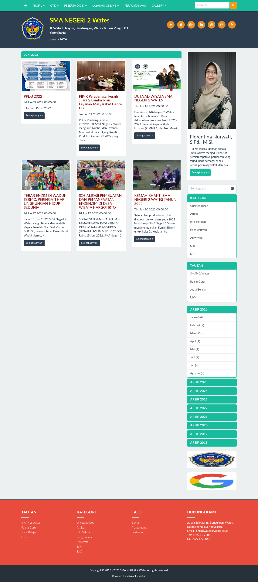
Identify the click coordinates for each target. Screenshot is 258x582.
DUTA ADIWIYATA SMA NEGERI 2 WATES (153, 98)
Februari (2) (197, 325)
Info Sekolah (198, 221)
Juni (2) (194, 357)
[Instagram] (222, 25)
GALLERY (158, 5)
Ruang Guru (197, 281)
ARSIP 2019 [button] (199, 434)
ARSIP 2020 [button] (199, 425)
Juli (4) (194, 365)
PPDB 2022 (33, 96)
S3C (192, 254)
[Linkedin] (201, 25)
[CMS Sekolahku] (212, 459)
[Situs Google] (212, 481)
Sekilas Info (138, 532)
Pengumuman (198, 230)
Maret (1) (196, 333)
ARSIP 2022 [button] (199, 408)
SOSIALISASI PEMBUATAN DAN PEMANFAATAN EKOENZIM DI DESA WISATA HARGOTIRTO (100, 201)
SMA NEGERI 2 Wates (132, 570)
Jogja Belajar (198, 289)
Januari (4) (196, 317)
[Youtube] (211, 25)
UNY (193, 297)
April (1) (195, 341)
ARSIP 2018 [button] (199, 442)
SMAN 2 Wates (199, 273)
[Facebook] (171, 25)
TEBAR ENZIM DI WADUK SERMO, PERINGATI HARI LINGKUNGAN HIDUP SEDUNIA (45, 201)
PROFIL (37, 5)
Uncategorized (199, 206)
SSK (192, 246)
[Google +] (191, 25)
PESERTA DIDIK (74, 5)
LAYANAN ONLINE (104, 5)
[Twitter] (181, 25)
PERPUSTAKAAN (135, 5)
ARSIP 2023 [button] (199, 399)
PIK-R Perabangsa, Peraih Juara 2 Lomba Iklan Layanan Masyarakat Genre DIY (100, 102)
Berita (135, 522)
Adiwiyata (196, 238)
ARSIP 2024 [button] (199, 391)
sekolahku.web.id (136, 576)
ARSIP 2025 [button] (199, 382)
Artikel (194, 214)
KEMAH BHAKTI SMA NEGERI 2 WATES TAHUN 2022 (155, 200)
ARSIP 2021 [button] (199, 416)
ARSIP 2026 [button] (199, 309)
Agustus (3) (197, 373)
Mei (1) (194, 349)
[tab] (212, 309)
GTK (53, 5)
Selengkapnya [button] (33, 115)
